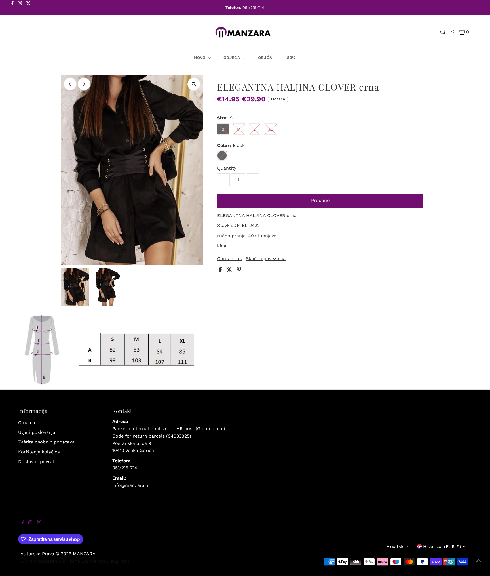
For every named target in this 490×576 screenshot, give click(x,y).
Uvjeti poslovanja (36, 432)
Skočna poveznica (266, 259)
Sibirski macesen (38, 561)
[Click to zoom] (193, 84)
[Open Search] (442, 32)
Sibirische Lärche (78, 561)
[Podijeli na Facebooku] (221, 271)
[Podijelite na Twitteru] (230, 271)
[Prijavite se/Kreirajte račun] (452, 32)
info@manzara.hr (131, 485)
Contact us (229, 259)
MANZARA (84, 553)
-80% (290, 57)
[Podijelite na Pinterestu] (239, 271)
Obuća (265, 57)
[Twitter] (28, 8)
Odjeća (232, 57)
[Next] (84, 84)
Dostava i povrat (36, 461)
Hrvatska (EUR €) (442, 546)
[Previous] (70, 84)
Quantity (226, 168)
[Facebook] (12, 8)
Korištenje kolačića (39, 452)
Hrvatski (395, 546)
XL (270, 129)
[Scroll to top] (478, 564)
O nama (26, 422)
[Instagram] (19, 8)
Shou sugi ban (113, 561)
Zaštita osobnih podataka (46, 442)
